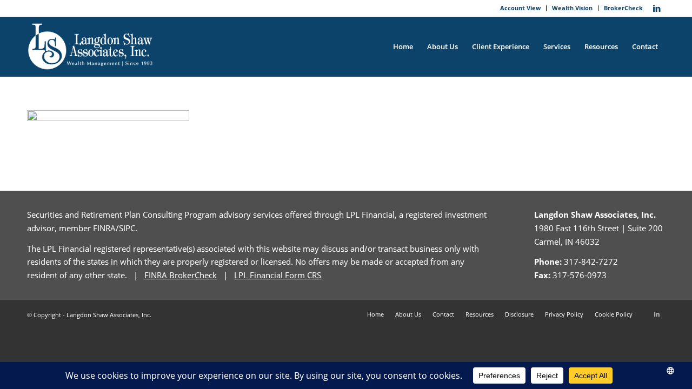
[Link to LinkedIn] (657, 8)
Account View (520, 8)
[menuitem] (521, 8)
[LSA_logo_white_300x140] (91, 46)
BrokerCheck (623, 8)
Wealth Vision (572, 8)
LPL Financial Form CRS (277, 275)
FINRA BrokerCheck (180, 275)
